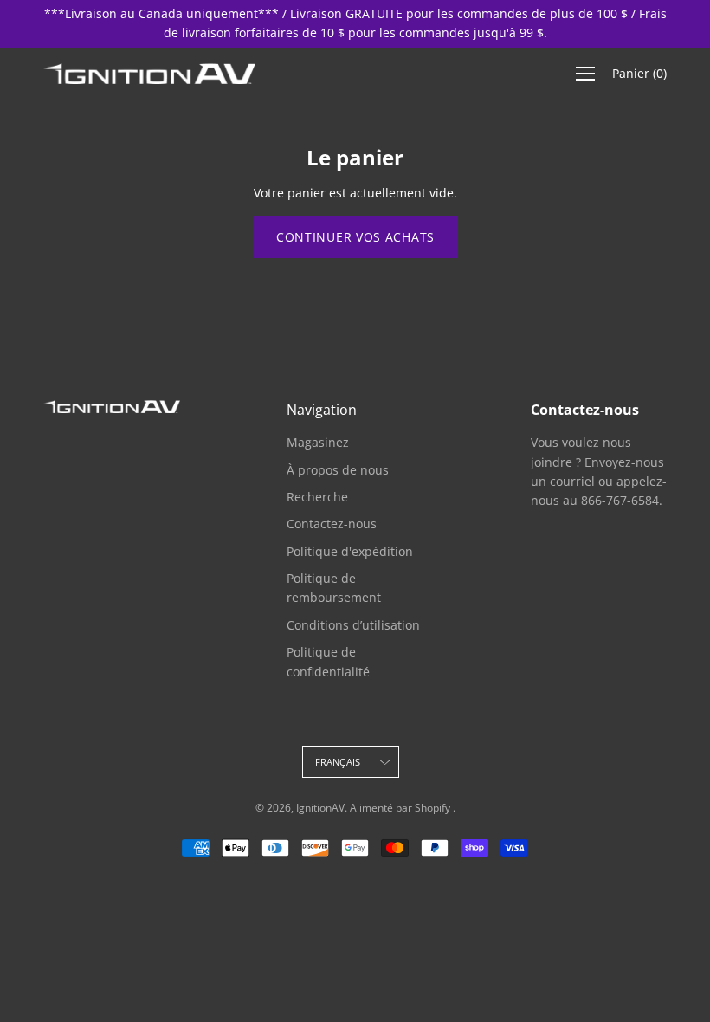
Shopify (432, 807)
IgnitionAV (320, 807)
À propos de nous (338, 470)
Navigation (322, 409)
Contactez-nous (332, 523)
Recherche (317, 496)
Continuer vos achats (355, 237)
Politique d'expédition (350, 551)
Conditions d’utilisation (353, 625)
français (338, 761)
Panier (639, 73)
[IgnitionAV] (151, 73)
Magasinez (318, 442)
